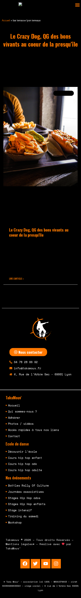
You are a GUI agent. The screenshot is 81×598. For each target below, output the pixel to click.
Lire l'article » (16, 278)
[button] (77, 5)
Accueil (6, 20)
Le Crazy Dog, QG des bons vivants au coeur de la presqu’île (38, 232)
